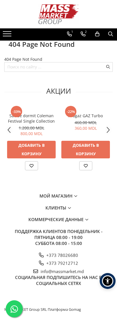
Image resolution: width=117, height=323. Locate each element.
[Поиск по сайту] (110, 34)
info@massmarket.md (61, 271)
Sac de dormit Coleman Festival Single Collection (31, 118)
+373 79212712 (61, 263)
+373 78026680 (61, 255)
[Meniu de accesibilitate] (108, 281)
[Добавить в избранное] (31, 165)
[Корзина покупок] (97, 34)
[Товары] (8, 35)
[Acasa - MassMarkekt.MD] (58, 14)
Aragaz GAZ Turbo (85, 115)
